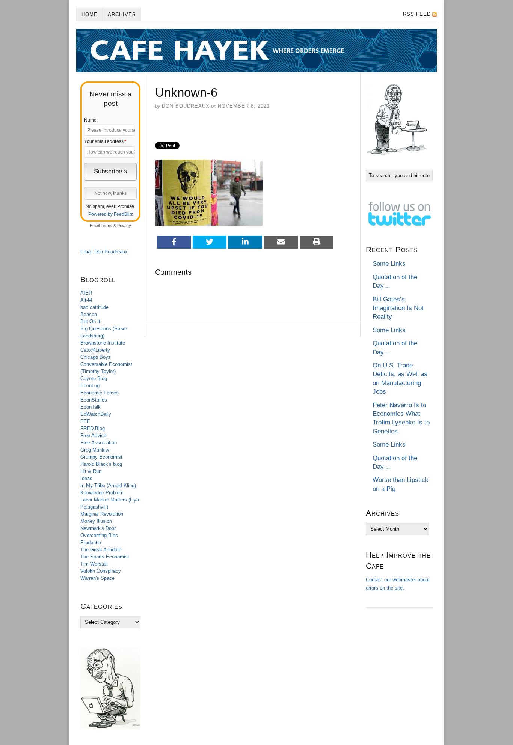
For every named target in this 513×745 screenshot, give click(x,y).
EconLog (90, 385)
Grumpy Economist (101, 457)
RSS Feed (417, 14)
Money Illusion (96, 521)
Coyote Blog (93, 378)
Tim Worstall (94, 564)
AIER (86, 293)
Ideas (86, 478)
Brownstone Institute (102, 343)
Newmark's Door (98, 528)
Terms (106, 225)
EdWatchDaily (95, 414)
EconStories (93, 400)
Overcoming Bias (99, 535)
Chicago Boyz (95, 357)
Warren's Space (97, 578)
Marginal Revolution (101, 514)
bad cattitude (94, 307)
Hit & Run (90, 471)
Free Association (98, 442)
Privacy (124, 225)
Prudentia (90, 542)
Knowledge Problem (102, 492)
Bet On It (90, 321)
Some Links (389, 263)
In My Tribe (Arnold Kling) (108, 485)
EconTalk (90, 407)
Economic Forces (99, 393)
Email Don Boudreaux (104, 251)
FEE (85, 421)
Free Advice (93, 435)
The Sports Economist (104, 557)
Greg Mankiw (94, 450)
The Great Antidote (100, 549)
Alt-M (86, 300)
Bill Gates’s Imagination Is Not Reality (398, 308)
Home (89, 14)
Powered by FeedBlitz (110, 214)
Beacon (88, 314)
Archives (122, 14)
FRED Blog (92, 428)
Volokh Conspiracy (100, 571)
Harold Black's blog (101, 464)
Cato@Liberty (95, 350)
